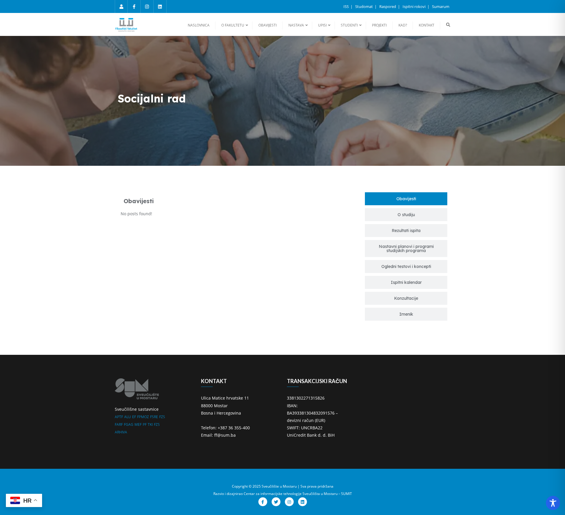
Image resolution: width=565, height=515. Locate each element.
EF (134, 416)
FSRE (154, 416)
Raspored (388, 6)
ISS (346, 6)
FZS (162, 416)
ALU (127, 416)
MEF (138, 424)
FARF (119, 424)
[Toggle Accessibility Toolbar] (553, 503)
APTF (119, 416)
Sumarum (440, 6)
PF (145, 424)
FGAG (128, 424)
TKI (150, 424)
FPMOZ (143, 416)
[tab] (406, 198)
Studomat (364, 6)
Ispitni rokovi (414, 6)
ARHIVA (121, 432)
